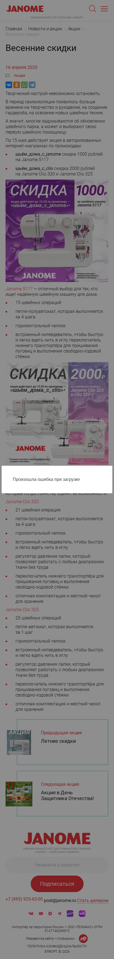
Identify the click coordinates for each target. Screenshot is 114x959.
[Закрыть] (109, 471)
